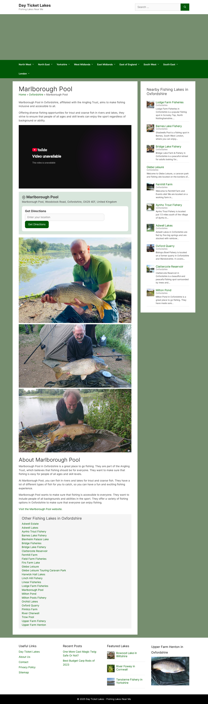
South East (169, 64)
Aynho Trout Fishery (34, 531)
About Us (24, 656)
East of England (128, 64)
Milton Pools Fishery (34, 597)
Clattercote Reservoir (35, 551)
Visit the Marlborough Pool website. (40, 509)
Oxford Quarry (30, 605)
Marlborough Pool (32, 589)
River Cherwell (30, 613)
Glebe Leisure (30, 566)
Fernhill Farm (29, 554)
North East (44, 64)
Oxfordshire (36, 94)
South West (150, 64)
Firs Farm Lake (31, 562)
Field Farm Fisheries (34, 558)
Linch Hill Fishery (32, 578)
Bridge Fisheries (31, 543)
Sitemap (24, 672)
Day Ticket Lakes (35, 5)
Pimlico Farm (29, 609)
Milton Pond (29, 593)
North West (25, 64)
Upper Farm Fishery (34, 621)
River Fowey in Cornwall (125, 668)
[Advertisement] (104, 37)
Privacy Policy (27, 667)
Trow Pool (28, 617)
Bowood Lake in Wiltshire (126, 654)
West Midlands (82, 64)
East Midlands (105, 64)
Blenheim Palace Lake (35, 539)
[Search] (185, 7)
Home (22, 94)
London (23, 73)
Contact (23, 662)
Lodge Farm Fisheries (35, 585)
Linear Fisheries (31, 582)
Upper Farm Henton (34, 624)
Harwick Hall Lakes (33, 574)
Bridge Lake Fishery (34, 547)
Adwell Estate (30, 523)
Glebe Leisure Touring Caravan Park (44, 570)
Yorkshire (62, 64)
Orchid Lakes (30, 601)
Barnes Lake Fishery (34, 535)
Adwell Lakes (30, 527)
